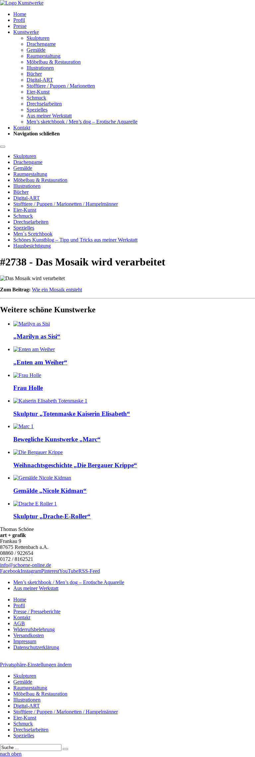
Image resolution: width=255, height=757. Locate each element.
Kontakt (21, 127)
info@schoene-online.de (25, 565)
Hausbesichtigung (32, 246)
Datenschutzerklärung (36, 647)
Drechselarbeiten (44, 104)
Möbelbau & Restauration (54, 62)
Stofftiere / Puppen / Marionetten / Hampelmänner (65, 204)
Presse (20, 26)
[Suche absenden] (65, 749)
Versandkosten (28, 635)
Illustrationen (40, 68)
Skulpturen (38, 38)
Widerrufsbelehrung (34, 629)
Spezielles (37, 110)
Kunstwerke (26, 32)
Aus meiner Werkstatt (49, 115)
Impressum (24, 641)
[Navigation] (2, 147)
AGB (19, 623)
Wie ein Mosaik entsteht (57, 289)
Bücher (34, 74)
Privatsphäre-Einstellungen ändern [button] (36, 664)
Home (19, 14)
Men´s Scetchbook (32, 234)
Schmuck (36, 98)
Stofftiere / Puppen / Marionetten (61, 86)
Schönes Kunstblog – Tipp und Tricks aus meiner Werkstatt (75, 240)
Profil (19, 20)
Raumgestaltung (43, 56)
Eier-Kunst (38, 92)
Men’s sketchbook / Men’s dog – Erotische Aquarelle (82, 121)
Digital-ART (40, 80)
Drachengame (41, 44)
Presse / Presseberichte (36, 611)
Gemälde (36, 50)
